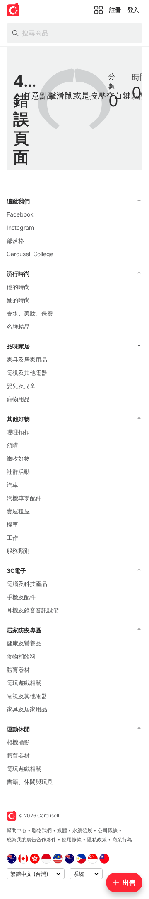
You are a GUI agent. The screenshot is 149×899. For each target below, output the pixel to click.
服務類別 (18, 550)
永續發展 (82, 830)
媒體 (62, 830)
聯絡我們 (42, 830)
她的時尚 (18, 300)
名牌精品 (18, 326)
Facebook (20, 214)
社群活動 (18, 471)
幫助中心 (16, 830)
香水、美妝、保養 (30, 313)
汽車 (12, 484)
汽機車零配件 (24, 497)
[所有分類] (98, 10)
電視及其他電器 (27, 372)
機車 (12, 524)
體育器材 (18, 669)
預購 (12, 445)
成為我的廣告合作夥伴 (31, 839)
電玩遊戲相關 (24, 682)
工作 (12, 537)
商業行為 (122, 839)
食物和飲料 (21, 656)
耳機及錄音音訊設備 (33, 610)
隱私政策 (97, 839)
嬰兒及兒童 (21, 385)
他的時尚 (18, 286)
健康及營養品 (24, 643)
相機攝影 (18, 742)
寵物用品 (18, 398)
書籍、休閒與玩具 (30, 781)
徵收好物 (18, 458)
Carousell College (30, 253)
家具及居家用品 (27, 359)
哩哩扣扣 (18, 431)
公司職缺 (108, 830)
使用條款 (72, 839)
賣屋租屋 (18, 511)
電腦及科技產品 (27, 583)
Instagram (20, 227)
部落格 (15, 240)
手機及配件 (21, 596)
